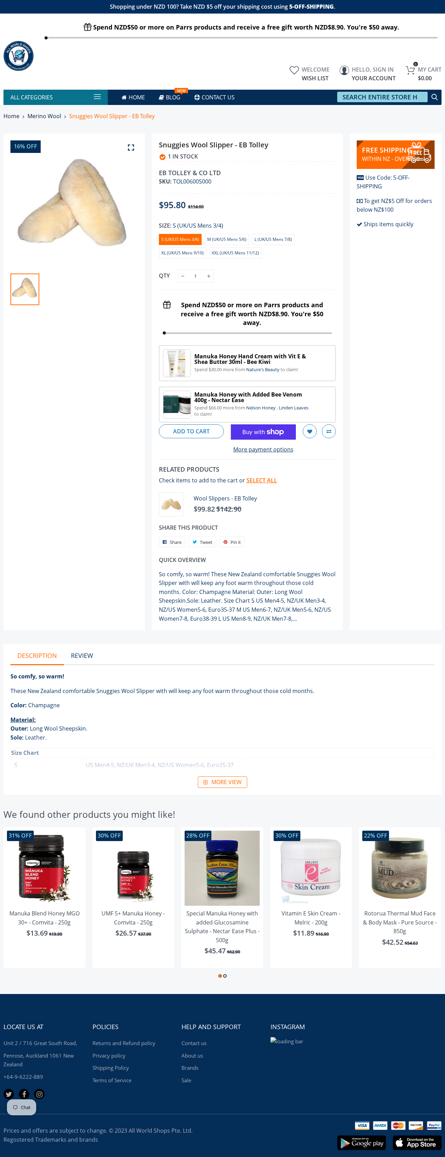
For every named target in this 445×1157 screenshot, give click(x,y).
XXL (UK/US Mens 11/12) (235, 253)
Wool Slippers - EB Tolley (225, 498)
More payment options (263, 449)
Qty (164, 275)
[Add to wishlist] (310, 431)
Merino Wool (44, 116)
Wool (128, 691)
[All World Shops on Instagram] (39, 1094)
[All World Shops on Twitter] (8, 1094)
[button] (220, 976)
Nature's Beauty (263, 369)
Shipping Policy (110, 1067)
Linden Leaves (293, 408)
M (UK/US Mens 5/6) (226, 239)
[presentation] (17, 904)
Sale (186, 1080)
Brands (190, 1067)
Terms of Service (111, 1080)
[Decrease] (182, 276)
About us (192, 1055)
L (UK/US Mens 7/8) (273, 239)
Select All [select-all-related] (261, 480)
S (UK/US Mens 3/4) (180, 239)
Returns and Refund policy (123, 1043)
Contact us (194, 1043)
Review (82, 655)
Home (11, 116)
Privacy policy (109, 1055)
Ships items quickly (388, 224)
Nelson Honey (261, 408)
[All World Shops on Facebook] (24, 1094)
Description (37, 655)
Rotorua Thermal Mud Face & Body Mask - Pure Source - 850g (400, 922)
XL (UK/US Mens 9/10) (182, 253)
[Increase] (208, 276)
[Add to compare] (329, 431)
